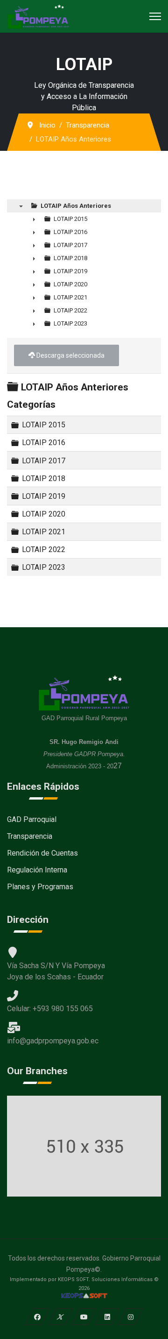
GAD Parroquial (31, 819)
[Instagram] (131, 1316)
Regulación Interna (37, 869)
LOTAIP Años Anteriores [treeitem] (76, 205)
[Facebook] (37, 1316)
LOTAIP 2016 (43, 442)
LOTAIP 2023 (43, 567)
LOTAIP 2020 (43, 514)
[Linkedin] (107, 1316)
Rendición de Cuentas (42, 853)
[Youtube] (84, 1316)
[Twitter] (61, 1316)
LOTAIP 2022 (43, 549)
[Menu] (155, 16)
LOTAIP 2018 (43, 478)
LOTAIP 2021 (43, 531)
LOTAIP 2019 (43, 496)
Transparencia (29, 836)
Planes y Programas (40, 886)
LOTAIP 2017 (43, 460)
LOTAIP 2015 (43, 424)
